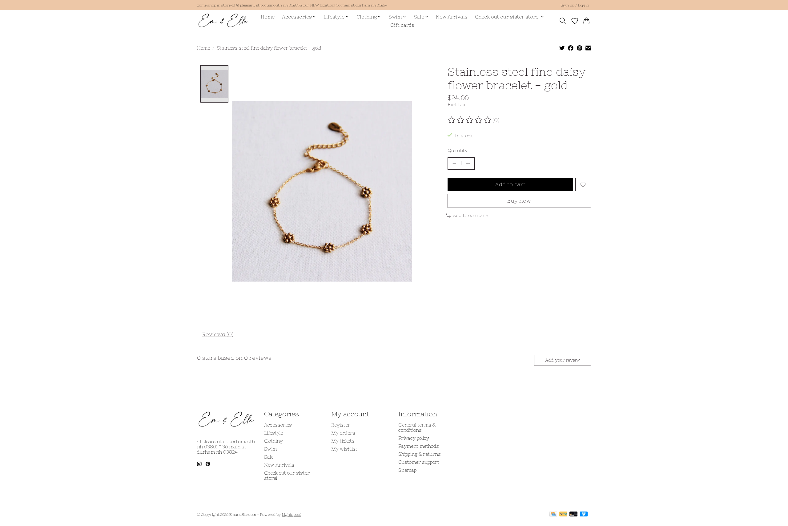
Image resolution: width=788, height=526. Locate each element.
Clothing (273, 440)
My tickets (343, 440)
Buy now (519, 201)
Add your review (562, 360)
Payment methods (418, 446)
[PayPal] (563, 514)
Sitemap (407, 470)
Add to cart (510, 184)
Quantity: (458, 150)
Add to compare (470, 215)
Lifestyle (273, 432)
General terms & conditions (417, 427)
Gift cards (402, 25)
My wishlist (344, 448)
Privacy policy (413, 438)
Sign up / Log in (575, 5)
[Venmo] (584, 514)
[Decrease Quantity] (454, 163)
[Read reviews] (470, 120)
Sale (268, 456)
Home (268, 16)
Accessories (278, 424)
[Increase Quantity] (468, 163)
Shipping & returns (419, 454)
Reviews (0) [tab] (217, 334)
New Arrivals (452, 16)
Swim (270, 448)
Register (340, 424)
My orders (343, 432)
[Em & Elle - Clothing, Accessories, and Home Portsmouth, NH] (223, 20)
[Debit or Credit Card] (573, 514)
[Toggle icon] (562, 20)
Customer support (418, 462)
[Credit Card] (553, 514)
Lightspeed (291, 514)
